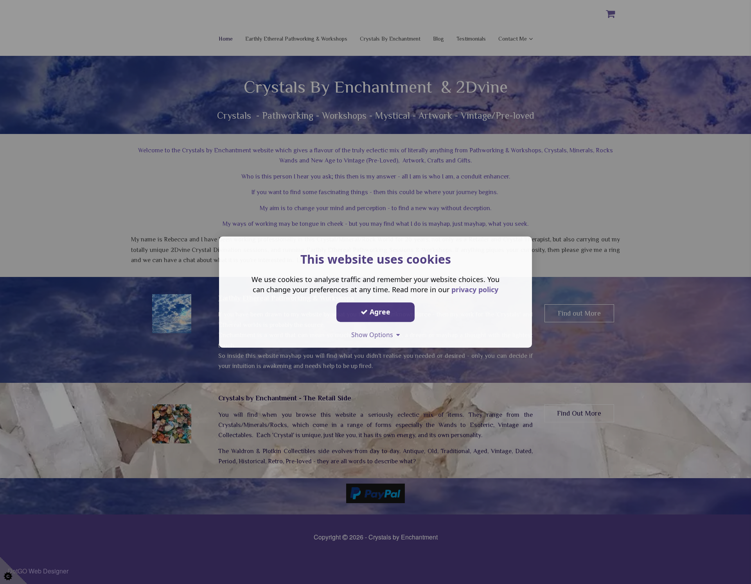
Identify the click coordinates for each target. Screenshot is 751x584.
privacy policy (474, 289)
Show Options (373, 334)
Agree (379, 311)
